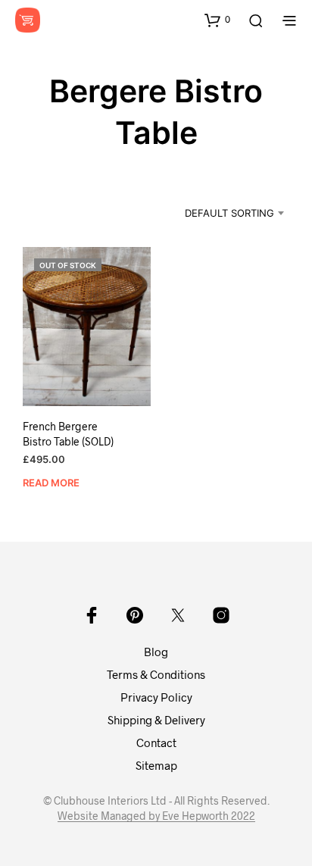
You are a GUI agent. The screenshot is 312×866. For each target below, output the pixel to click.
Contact (156, 742)
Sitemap (156, 765)
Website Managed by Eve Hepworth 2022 (156, 816)
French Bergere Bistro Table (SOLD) (68, 434)
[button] (217, 19)
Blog (156, 651)
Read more (51, 483)
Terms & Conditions (156, 674)
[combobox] (219, 213)
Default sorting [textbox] (229, 213)
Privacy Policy (156, 697)
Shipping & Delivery (156, 720)
